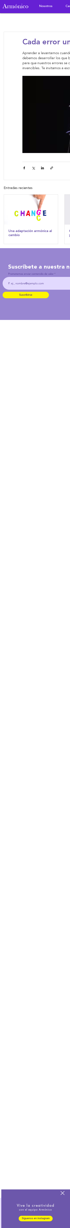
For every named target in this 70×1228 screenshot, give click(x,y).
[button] (62, 1193)
